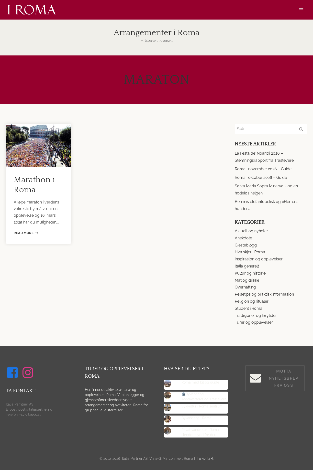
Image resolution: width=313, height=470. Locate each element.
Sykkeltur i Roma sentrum (202, 406)
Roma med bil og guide (200, 382)
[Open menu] (301, 9)
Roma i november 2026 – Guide (263, 169)
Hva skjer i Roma (250, 252)
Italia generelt (247, 266)
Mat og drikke (247, 280)
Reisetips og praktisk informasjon (264, 294)
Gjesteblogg (246, 245)
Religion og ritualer (251, 301)
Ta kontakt (205, 458)
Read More (26, 233)
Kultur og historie (250, 273)
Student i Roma (248, 308)
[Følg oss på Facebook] (13, 372)
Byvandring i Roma (196, 418)
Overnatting (245, 287)
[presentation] (38, 145)
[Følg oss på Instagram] (28, 372)
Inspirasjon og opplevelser (259, 259)
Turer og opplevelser (254, 322)
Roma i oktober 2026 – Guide (261, 177)
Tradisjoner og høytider (256, 315)
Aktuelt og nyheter (251, 231)
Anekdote (243, 238)
